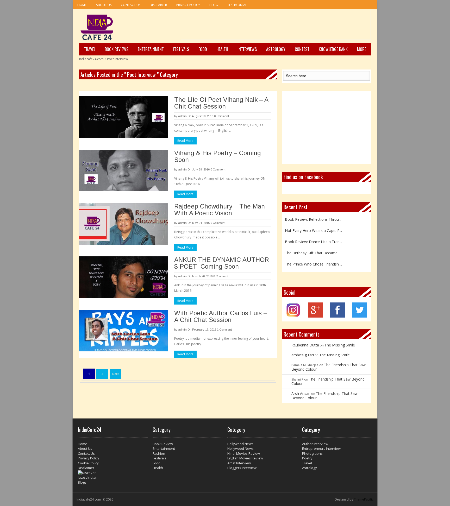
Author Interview (315, 443)
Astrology (275, 49)
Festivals (181, 49)
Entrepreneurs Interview (321, 448)
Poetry (307, 458)
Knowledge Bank (333, 49)
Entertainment (151, 49)
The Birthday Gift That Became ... (313, 252)
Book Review (163, 443)
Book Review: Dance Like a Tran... (313, 241)
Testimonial (237, 5)
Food (202, 49)
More (361, 49)
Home (81, 5)
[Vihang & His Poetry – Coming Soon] (123, 170)
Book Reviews (116, 49)
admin (182, 116)
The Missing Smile (339, 345)
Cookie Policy (88, 463)
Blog (213, 5)
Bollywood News (240, 443)
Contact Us (130, 5)
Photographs (312, 453)
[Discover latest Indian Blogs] (113, 477)
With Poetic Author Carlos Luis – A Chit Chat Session (220, 316)
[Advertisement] (276, 26)
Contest (302, 49)
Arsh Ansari (300, 393)
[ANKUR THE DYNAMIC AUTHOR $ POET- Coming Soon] (123, 277)
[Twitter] (359, 316)
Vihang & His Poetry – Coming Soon (217, 156)
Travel (89, 49)
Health (222, 49)
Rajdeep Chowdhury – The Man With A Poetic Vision (219, 210)
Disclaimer (158, 5)
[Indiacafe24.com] (97, 27)
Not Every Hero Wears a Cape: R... (313, 230)
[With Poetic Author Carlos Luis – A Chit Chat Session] (123, 330)
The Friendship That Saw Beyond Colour (328, 367)
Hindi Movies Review (243, 453)
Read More (185, 140)
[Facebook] (337, 316)
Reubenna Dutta (305, 345)
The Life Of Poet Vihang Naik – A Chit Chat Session (221, 103)
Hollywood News (240, 448)
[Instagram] (293, 316)
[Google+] (315, 316)
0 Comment (221, 116)
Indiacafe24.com (91, 59)
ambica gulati (302, 354)
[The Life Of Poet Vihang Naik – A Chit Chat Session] (123, 117)
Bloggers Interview (242, 467)
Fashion (159, 453)
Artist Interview (239, 463)
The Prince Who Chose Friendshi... (313, 263)
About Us (103, 5)
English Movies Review (245, 458)
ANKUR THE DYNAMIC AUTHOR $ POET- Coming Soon (221, 263)
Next (115, 374)
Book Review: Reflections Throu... (313, 219)
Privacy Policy (188, 5)
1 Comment (224, 329)
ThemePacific (363, 499)
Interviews (247, 49)
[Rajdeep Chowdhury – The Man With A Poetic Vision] (123, 224)
